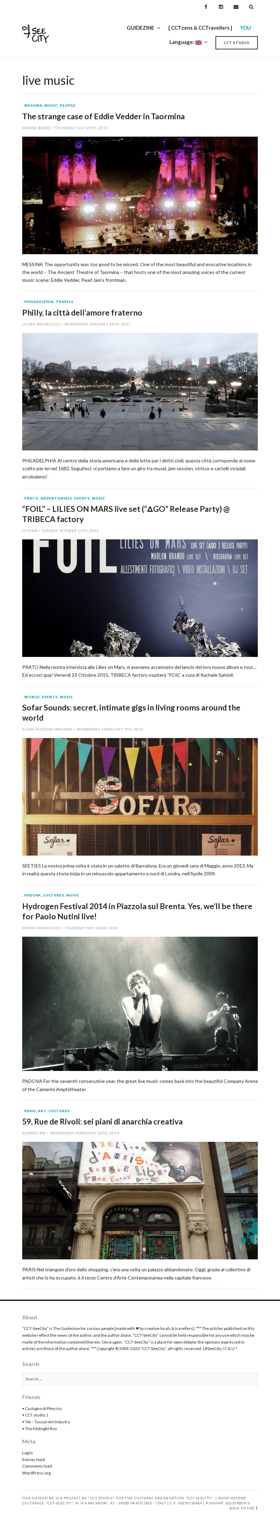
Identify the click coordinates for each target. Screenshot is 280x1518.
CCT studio (237, 43)
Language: (182, 42)
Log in (27, 1452)
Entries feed (33, 1459)
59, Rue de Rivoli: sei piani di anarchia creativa (102, 1121)
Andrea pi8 (34, 1133)
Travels (64, 302)
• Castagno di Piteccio (41, 1408)
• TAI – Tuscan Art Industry (46, 1421)
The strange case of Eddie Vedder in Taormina (103, 116)
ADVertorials (56, 498)
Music (51, 105)
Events (82, 498)
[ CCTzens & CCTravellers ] (200, 28)
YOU (245, 28)
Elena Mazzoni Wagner (47, 729)
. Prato (30, 498)
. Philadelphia (38, 302)
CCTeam (30, 530)
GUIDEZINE (140, 28)
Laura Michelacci (41, 324)
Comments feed (37, 1466)
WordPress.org (36, 1472)
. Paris (29, 1111)
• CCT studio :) (35, 1414)
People (67, 105)
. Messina (32, 105)
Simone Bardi (36, 128)
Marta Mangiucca (41, 928)
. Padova (31, 895)
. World (31, 697)
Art (42, 1111)
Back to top (241, 1508)
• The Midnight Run (39, 1428)
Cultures (53, 895)
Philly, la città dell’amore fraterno (82, 312)
